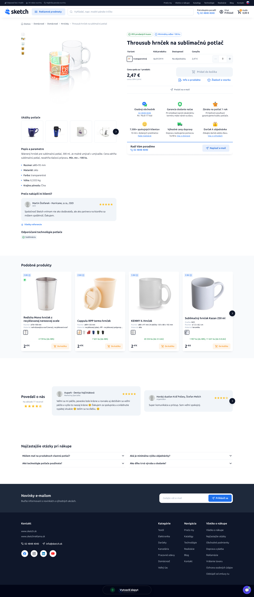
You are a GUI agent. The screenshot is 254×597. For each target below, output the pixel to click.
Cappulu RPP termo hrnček (94, 321)
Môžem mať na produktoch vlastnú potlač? (46, 455)
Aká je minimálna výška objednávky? (150, 455)
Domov (27, 24)
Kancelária (163, 549)
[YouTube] (52, 553)
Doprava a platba (215, 549)
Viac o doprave (183, 136)
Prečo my (168, 3)
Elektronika (164, 536)
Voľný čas (163, 567)
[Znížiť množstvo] (216, 59)
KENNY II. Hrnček (141, 321)
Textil (161, 530)
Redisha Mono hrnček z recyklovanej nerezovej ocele (41, 319)
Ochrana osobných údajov (219, 567)
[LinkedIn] (43, 553)
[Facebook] (24, 553)
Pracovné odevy (166, 555)
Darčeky (162, 542)
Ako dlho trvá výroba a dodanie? (148, 463)
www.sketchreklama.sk (33, 536)
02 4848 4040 (144, 113)
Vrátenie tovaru (214, 561)
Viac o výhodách (215, 136)
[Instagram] (34, 553)
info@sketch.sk (54, 544)
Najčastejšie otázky (216, 536)
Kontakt (240, 3)
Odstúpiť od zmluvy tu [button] (217, 573)
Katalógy (197, 3)
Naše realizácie (144, 136)
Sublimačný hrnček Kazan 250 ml (205, 318)
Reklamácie (212, 555)
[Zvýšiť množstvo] (230, 59)
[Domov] (16, 11)
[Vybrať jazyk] (247, 3)
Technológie (209, 3)
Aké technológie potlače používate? (42, 463)
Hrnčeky (65, 24)
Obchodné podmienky (217, 542)
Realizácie (222, 3)
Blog (232, 3)
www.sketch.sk (29, 531)
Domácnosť (39, 24)
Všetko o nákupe (182, 3)
